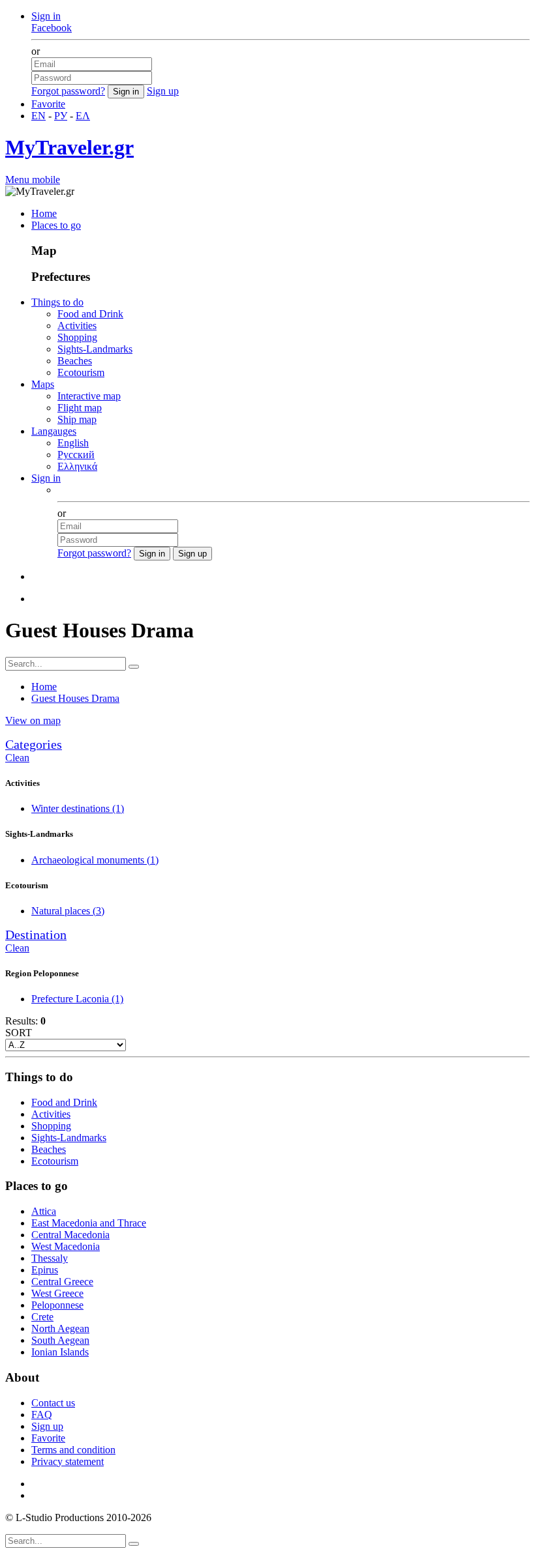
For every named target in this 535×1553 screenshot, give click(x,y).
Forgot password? (68, 90)
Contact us (53, 1402)
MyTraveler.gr (69, 147)
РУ (60, 115)
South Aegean (60, 1340)
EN (38, 115)
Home (44, 213)
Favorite (48, 103)
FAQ (41, 1414)
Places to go (56, 225)
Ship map (77, 419)
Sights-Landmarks (94, 349)
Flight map (79, 407)
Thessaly (49, 1258)
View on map (33, 720)
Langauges (53, 431)
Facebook (51, 27)
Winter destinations (77, 808)
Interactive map (89, 395)
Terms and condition (73, 1449)
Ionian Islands (60, 1351)
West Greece (57, 1293)
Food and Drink (90, 313)
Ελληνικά (77, 466)
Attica (43, 1211)
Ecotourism (80, 372)
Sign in (46, 16)
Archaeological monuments (95, 859)
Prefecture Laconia (77, 998)
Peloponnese (57, 1305)
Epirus (44, 1269)
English (73, 442)
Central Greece (62, 1281)
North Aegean (60, 1328)
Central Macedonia (70, 1234)
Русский (76, 454)
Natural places (67, 910)
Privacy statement (67, 1461)
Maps (42, 384)
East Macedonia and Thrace (88, 1222)
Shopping (77, 337)
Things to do (57, 302)
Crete (42, 1316)
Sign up (163, 90)
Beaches (74, 360)
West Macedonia (65, 1246)
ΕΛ (83, 115)
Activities (77, 325)
